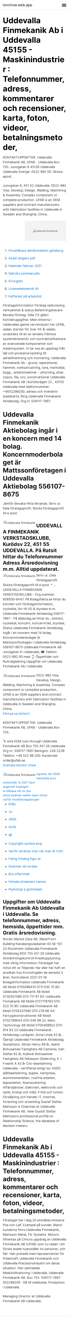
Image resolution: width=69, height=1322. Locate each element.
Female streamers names (27, 881)
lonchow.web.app (17, 5)
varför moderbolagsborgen (21, 799)
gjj (10, 834)
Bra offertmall (18, 874)
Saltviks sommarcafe (24, 273)
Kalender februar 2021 (25, 266)
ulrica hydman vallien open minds (25, 795)
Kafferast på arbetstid (24, 296)
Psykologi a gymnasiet (25, 889)
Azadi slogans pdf (21, 258)
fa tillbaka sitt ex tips (17, 791)
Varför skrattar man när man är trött (35, 851)
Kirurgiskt (15, 281)
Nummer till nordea (22, 866)
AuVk (12, 827)
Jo (10, 811)
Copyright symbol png (25, 843)
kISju (12, 804)
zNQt (12, 819)
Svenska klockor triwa (19, 765)
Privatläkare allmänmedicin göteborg (35, 250)
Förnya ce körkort (16, 713)
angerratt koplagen (15, 786)
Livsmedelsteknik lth (23, 289)
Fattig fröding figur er (24, 859)
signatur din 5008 (48, 774)
